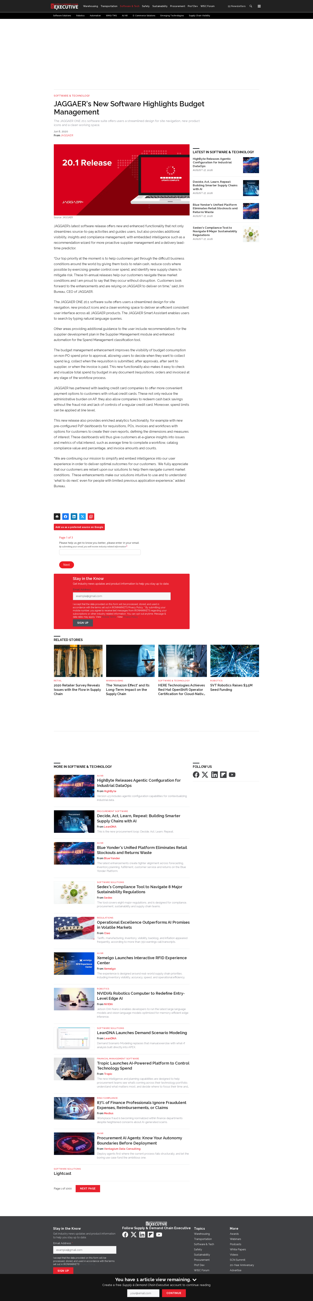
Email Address (82, 589)
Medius (108, 1113)
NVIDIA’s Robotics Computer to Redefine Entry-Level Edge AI (141, 996)
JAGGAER (67, 135)
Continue (173, 1293)
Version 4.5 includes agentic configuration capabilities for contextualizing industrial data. (142, 798)
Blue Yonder (112, 858)
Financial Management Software (118, 1058)
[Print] (57, 516)
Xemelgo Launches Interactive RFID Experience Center (142, 960)
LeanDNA (110, 826)
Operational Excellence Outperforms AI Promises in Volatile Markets (143, 925)
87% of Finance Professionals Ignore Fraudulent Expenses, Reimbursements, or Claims (141, 1105)
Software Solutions (110, 882)
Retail (58, 680)
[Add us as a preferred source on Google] (91, 516)
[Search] (250, 6)
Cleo (107, 933)
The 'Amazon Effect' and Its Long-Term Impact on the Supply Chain (127, 689)
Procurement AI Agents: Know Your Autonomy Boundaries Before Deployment (139, 1140)
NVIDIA (108, 1004)
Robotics (216, 680)
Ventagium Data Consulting (122, 1148)
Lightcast (62, 1173)
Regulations (105, 918)
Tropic (108, 1073)
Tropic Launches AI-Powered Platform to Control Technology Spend (143, 1066)
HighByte (110, 791)
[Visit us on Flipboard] (223, 774)
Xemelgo (110, 968)
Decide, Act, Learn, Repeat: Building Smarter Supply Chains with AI (215, 185)
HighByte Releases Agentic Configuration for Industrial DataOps (212, 162)
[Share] (65, 516)
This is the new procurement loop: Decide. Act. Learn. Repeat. (135, 831)
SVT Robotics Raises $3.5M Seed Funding (231, 687)
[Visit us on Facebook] (196, 774)
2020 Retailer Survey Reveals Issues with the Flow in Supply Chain (77, 689)
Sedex (108, 897)
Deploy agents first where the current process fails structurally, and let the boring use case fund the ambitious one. (143, 1155)
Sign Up (83, 622)
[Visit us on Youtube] (232, 774)
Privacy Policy (130, 617)
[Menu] (259, 6)
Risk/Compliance (107, 1098)
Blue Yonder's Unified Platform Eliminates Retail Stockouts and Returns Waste (215, 208)
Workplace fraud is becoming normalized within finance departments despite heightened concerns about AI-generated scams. (140, 1120)
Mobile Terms (109, 617)
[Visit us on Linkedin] (214, 774)
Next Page (88, 1188)
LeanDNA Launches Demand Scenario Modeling (142, 1032)
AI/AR (100, 776)
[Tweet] (82, 516)
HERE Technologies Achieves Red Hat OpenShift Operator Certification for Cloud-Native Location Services (182, 689)
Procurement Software (112, 811)
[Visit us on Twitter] (205, 774)
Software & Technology (72, 95)
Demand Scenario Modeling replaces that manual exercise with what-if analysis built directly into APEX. (141, 1045)
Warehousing (114, 680)
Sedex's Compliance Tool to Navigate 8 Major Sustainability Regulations (215, 231)
